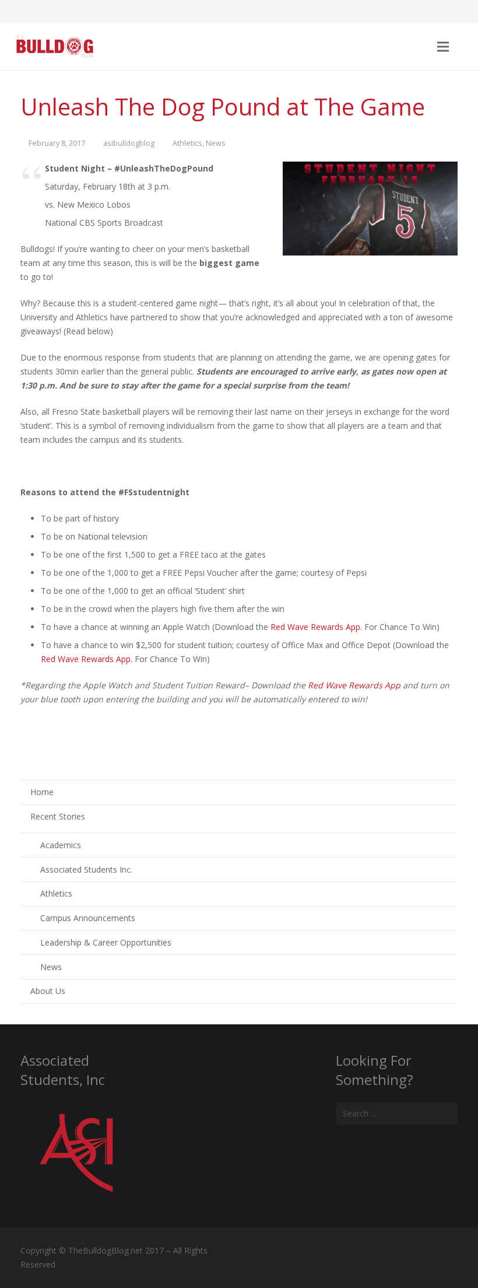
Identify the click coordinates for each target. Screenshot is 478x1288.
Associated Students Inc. (86, 869)
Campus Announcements (87, 917)
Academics (60, 844)
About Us (47, 990)
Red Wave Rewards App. (316, 626)
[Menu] (442, 46)
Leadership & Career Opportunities (105, 942)
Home (42, 791)
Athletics (187, 143)
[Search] (465, 46)
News (216, 143)
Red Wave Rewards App (354, 685)
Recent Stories (57, 816)
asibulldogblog (128, 143)
